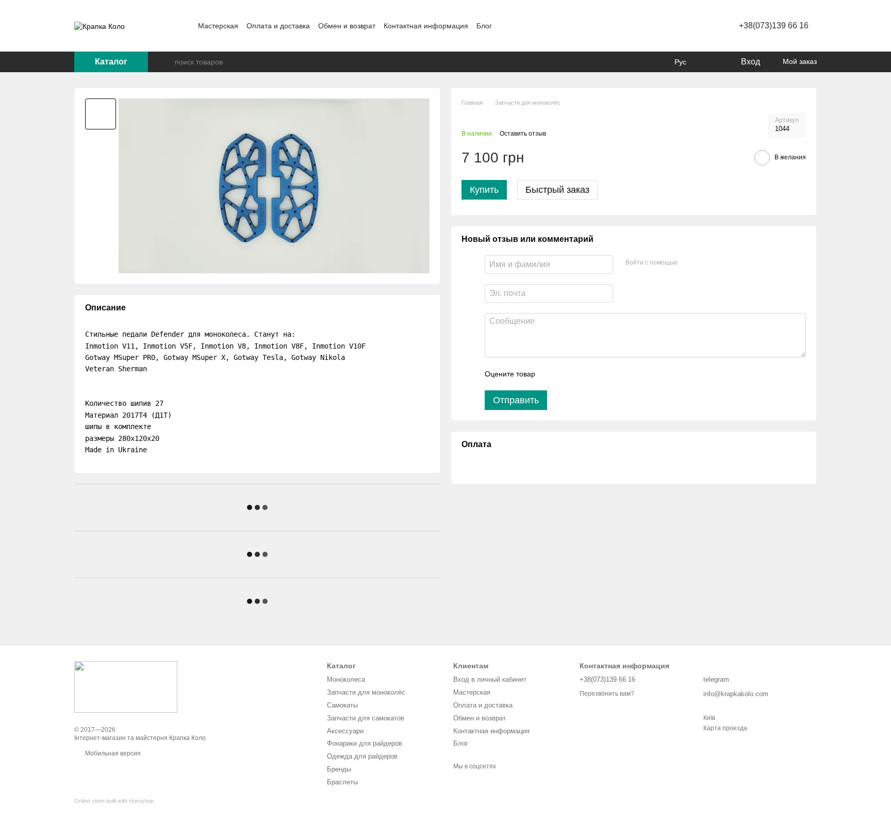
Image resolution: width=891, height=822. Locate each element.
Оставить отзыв (523, 133)
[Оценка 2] (568, 374)
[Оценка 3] (585, 374)
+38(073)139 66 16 (773, 25)
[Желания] (711, 62)
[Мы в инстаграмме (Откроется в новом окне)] (519, 26)
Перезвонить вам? (607, 693)
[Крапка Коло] (125, 686)
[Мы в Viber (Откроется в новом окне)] (543, 26)
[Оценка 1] (552, 374)
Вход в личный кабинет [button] (489, 679)
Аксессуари (345, 731)
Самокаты (342, 705)
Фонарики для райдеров (364, 743)
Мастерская (218, 26)
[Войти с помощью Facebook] (689, 263)
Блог (484, 26)
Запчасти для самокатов (365, 718)
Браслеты (342, 782)
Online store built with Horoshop (114, 801)
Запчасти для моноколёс (366, 692)
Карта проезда (725, 728)
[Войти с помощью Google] (705, 263)
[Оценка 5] (618, 374)
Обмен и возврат (346, 26)
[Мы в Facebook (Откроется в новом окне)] (506, 26)
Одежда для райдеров (362, 756)
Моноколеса (346, 679)
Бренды (339, 769)
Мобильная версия (112, 753)
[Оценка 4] (601, 374)
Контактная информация (426, 26)
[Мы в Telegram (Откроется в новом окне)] (531, 26)
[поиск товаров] (166, 62)
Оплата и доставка (278, 26)
